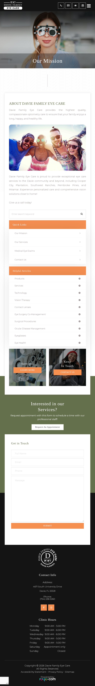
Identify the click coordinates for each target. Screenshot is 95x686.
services (19, 286)
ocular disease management (30, 329)
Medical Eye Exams (25, 251)
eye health (20, 343)
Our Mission (21, 233)
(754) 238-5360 (47, 599)
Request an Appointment (47, 427)
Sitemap (69, 672)
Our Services (21, 242)
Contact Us (20, 259)
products (19, 279)
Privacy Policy (55, 672)
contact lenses (23, 307)
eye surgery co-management (30, 314)
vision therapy (22, 300)
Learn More (27, 370)
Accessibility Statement (33, 672)
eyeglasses (20, 336)
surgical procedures (25, 321)
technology (21, 293)
